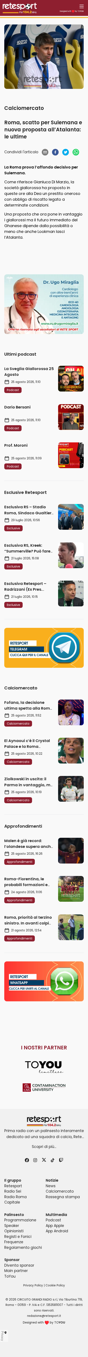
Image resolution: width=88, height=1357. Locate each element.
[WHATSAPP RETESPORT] (44, 981)
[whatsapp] (75, 152)
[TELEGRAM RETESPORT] (44, 648)
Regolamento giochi (23, 1247)
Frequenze (13, 1242)
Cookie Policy (55, 1285)
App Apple (55, 1225)
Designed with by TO (72, 11)
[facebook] (55, 152)
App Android (57, 1231)
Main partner (16, 1270)
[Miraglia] (44, 304)
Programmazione (20, 1220)
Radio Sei (12, 1191)
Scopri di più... (44, 1146)
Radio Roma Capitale (15, 1199)
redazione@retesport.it (44, 1316)
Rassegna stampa (63, 1196)
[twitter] (65, 152)
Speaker (11, 1225)
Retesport (13, 1186)
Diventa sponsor (19, 1265)
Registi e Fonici (17, 1236)
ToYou (10, 1276)
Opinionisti (13, 1231)
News (51, 1186)
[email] (45, 152)
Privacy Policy (33, 1285)
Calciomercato (24, 108)
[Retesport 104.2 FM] (44, 1121)
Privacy (2, 1336)
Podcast (53, 1220)
